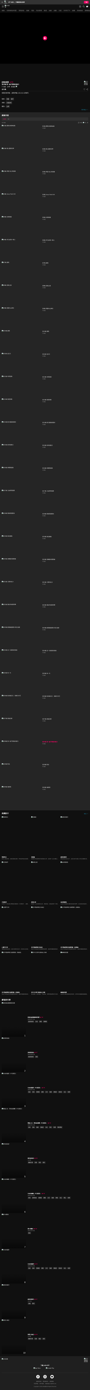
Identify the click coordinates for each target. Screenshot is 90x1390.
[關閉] (2, 2)
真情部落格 (31, 1052)
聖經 (57, 1197)
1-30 (4, 119)
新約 (44, 1162)
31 (8, 119)
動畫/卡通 (30, 1162)
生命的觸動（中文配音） (34, 1193)
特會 (33, 1127)
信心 (65, 1092)
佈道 (33, 1092)
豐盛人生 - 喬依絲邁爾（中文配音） (37, 1123)
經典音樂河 (31, 1299)
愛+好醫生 (30, 1228)
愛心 (51, 1127)
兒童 (36, 1162)
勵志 (40, 1338)
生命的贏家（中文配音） (34, 1087)
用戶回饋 (42, 1383)
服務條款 (52, 1381)
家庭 (41, 1021)
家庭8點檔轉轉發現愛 (33, 1017)
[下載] (80, 6)
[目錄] (3, 6)
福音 (40, 1162)
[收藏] (84, 89)
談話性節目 (31, 1021)
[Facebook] (38, 1377)
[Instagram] (45, 1377)
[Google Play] (51, 1369)
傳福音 (55, 1092)
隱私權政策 (45, 1381)
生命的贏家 (31, 1264)
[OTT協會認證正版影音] (86, 83)
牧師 (51, 1092)
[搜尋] (84, 6)
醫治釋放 (60, 1127)
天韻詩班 (9, 102)
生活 (37, 1021)
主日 (47, 1092)
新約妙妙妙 (31, 1158)
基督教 (45, 1021)
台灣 (8, 86)
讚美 (42, 1092)
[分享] (87, 89)
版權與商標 (38, 1381)
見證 (37, 1056)
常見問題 (36, 1383)
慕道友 (60, 1092)
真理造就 (34, 1197)
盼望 (69, 1092)
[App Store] (39, 1369)
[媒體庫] (87, 6)
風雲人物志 (31, 1334)
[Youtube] (52, 1377)
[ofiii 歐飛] (8, 6)
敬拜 (12, 99)
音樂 (8, 99)
